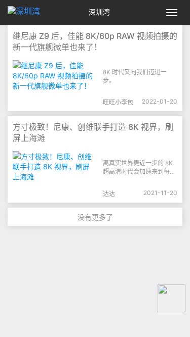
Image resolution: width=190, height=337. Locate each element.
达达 (109, 194)
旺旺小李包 (118, 102)
